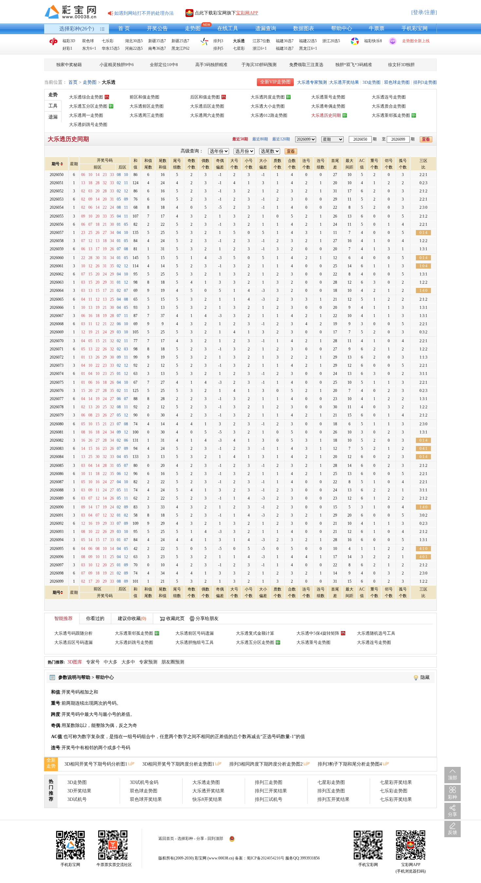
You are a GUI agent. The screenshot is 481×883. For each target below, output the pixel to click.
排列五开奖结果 (333, 799)
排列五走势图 (331, 790)
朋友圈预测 (172, 662)
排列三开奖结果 (271, 790)
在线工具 (227, 28)
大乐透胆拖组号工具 (194, 642)
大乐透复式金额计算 (255, 633)
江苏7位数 (261, 41)
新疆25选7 (180, 41)
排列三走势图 (268, 782)
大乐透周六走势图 (207, 115)
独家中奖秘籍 (69, 64)
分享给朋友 (207, 618)
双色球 (88, 41)
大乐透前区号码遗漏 (194, 633)
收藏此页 (175, 618)
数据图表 (303, 28)
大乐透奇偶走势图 (328, 106)
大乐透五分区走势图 (88, 106)
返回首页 (166, 838)
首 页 (124, 28)
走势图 (193, 28)
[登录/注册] (424, 12)
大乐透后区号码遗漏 (73, 642)
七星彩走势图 (331, 782)
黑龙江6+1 (308, 48)
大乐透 (239, 41)
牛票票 (376, 28)
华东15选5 (110, 48)
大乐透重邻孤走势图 (391, 115)
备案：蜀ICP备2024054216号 (259, 858)
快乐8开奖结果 (207, 799)
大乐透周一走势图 (86, 115)
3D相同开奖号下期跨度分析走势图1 (178, 764)
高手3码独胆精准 (211, 64)
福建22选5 (308, 41)
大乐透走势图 (206, 782)
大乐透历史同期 (326, 115)
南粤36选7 (157, 48)
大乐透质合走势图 (389, 106)
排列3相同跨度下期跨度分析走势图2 (266, 764)
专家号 (93, 662)
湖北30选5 (134, 41)
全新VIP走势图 (275, 81)
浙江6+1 (260, 48)
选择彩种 (185, 838)
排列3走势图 (425, 82)
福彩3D (68, 41)
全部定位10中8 (164, 64)
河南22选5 (134, 48)
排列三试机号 (268, 799)
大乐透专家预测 (312, 82)
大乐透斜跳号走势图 (88, 124)
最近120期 (281, 139)
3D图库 (74, 662)
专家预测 (148, 662)
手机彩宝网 (414, 28)
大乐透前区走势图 (147, 106)
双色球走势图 (397, 82)
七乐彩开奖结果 (396, 799)
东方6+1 (89, 48)
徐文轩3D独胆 (401, 64)
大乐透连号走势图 (389, 97)
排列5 (218, 48)
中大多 (110, 662)
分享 (200, 838)
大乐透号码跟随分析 (73, 633)
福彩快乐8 (373, 41)
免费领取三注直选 (306, 64)
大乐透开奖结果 (344, 82)
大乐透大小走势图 (268, 106)
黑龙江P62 (180, 48)
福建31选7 (285, 48)
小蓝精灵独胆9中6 (116, 64)
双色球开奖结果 (146, 799)
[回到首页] (72, 12)
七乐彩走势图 (393, 790)
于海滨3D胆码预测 (258, 64)
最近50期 (240, 139)
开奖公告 (157, 28)
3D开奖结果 (79, 790)
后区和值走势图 (205, 97)
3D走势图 (372, 82)
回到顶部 (215, 838)
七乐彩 (108, 41)
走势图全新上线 (416, 41)
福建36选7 (285, 41)
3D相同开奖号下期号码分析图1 (95, 764)
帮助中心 (341, 28)
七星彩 (239, 48)
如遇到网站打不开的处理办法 (144, 13)
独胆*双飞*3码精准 (353, 64)
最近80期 (260, 139)
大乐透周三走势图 (147, 115)
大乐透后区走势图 (207, 106)
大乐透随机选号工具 (376, 633)
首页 (73, 82)
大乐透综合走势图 (86, 97)
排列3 (218, 41)
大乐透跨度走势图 (268, 97)
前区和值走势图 (144, 97)
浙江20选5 (331, 41)
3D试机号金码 (144, 782)
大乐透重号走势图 (328, 97)
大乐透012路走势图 (269, 115)
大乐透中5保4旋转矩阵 (317, 633)
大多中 (128, 662)
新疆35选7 (157, 41)
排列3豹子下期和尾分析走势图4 (350, 764)
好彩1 (67, 48)
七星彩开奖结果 (396, 782)
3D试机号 (77, 799)
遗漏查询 (265, 28)
